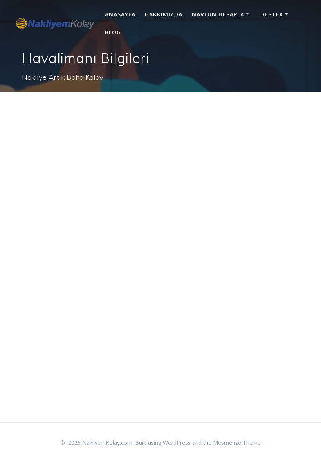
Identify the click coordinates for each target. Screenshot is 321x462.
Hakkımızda (163, 14)
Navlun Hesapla (218, 14)
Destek (271, 14)
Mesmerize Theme (237, 442)
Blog (113, 32)
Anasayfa (120, 14)
